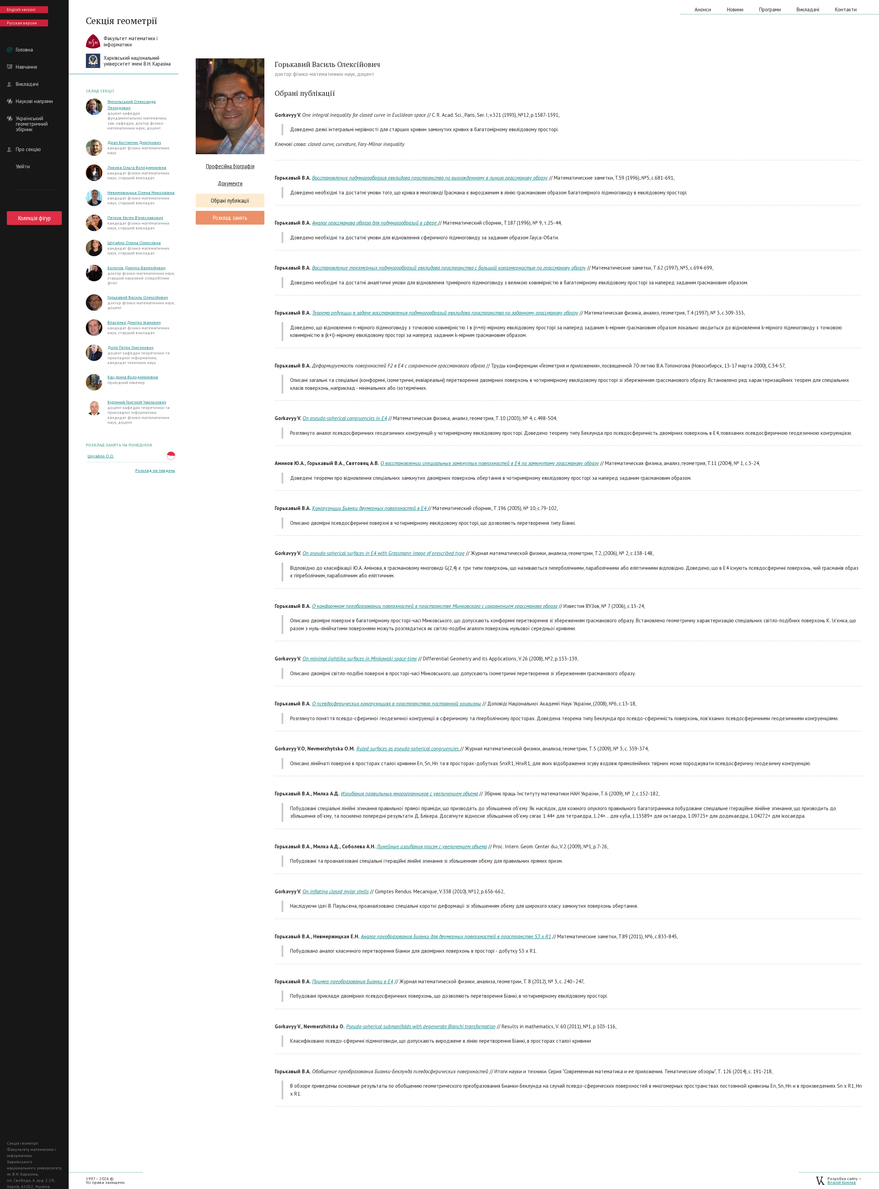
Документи (230, 183)
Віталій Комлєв (841, 1182)
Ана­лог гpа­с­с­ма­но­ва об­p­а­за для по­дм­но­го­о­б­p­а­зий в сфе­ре (375, 222)
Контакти (846, 9)
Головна (24, 50)
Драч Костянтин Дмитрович (134, 142)
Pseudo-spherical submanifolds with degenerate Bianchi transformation (420, 1026)
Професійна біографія (230, 166)
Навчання (26, 67)
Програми (770, 9)
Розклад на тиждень (155, 470)
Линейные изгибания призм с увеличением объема (432, 846)
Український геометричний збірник (32, 118)
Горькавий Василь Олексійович (137, 297)
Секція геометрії (121, 20)
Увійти (23, 166)
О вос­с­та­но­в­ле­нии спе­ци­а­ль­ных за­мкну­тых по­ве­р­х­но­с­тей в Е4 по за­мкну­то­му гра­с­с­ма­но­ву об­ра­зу (489, 463)
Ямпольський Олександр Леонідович (131, 104)
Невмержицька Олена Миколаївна (140, 192)
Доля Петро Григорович (130, 347)
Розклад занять (230, 218)
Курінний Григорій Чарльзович (136, 402)
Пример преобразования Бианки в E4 (352, 981)
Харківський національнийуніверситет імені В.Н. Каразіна (137, 61)
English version (21, 9)
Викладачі (27, 84)
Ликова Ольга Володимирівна (136, 167)
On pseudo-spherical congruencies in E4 (344, 418)
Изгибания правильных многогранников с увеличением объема (409, 793)
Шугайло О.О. (101, 455)
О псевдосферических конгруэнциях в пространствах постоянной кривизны (396, 703)
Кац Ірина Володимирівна (132, 377)
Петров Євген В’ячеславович (135, 217)
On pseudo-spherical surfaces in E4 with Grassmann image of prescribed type (383, 553)
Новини (735, 9)
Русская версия (22, 22)
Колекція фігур (34, 218)
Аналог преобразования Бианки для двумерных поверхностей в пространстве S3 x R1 (456, 936)
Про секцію (28, 149)
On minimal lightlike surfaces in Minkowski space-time (359, 658)
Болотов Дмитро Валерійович (136, 267)
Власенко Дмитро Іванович (134, 322)
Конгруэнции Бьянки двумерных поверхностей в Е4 (370, 508)
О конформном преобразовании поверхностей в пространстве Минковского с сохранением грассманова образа (434, 606)
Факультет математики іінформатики (131, 41)
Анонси (703, 9)
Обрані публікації (230, 200)
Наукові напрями (34, 101)
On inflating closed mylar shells (335, 891)
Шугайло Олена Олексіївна (134, 242)
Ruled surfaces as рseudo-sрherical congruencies (408, 748)
